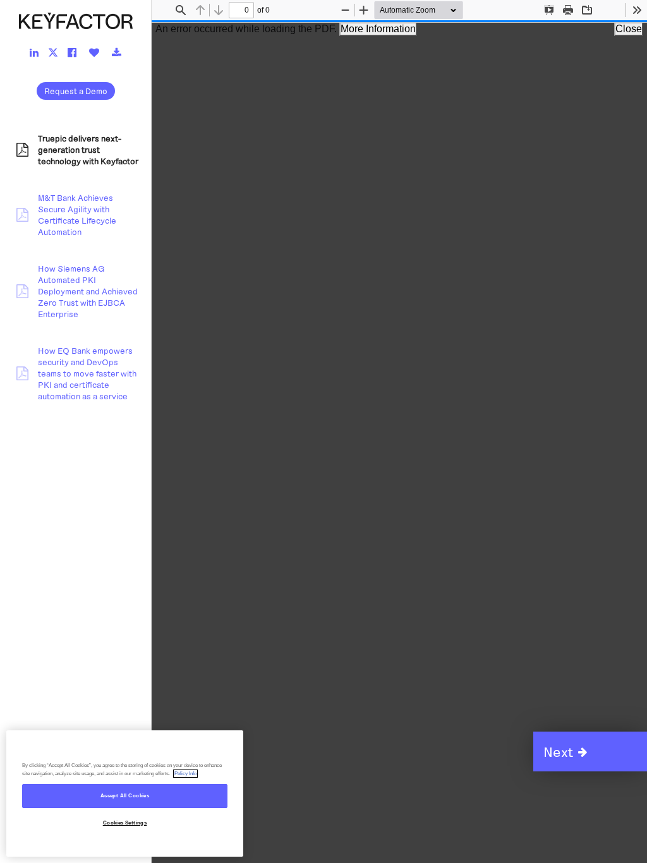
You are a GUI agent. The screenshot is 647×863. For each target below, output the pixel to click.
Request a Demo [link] (75, 91)
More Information (378, 28)
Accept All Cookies (124, 796)
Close (628, 28)
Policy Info (185, 773)
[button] (590, 751)
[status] (241, 10)
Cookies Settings (125, 823)
